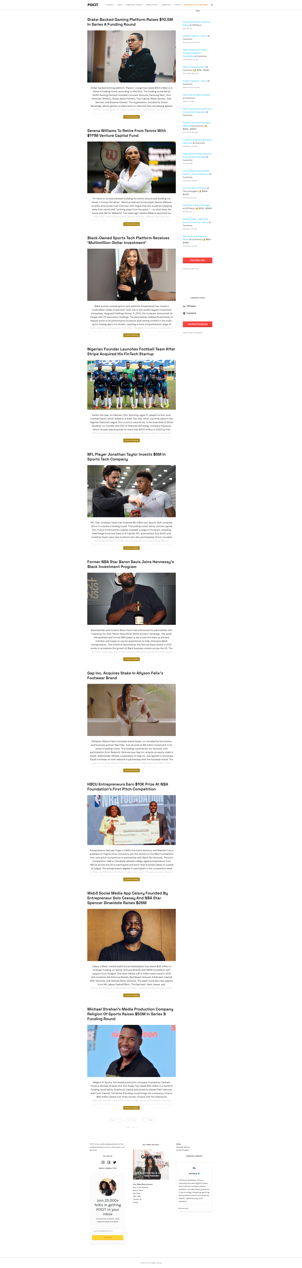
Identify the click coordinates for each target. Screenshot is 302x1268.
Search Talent (138, 1190)
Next (150, 1120)
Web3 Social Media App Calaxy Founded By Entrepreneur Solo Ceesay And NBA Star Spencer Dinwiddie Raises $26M (127, 898)
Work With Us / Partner (196, 5)
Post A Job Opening (140, 1187)
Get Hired (136, 1193)
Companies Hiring (134, 5)
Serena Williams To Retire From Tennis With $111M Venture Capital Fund (126, 133)
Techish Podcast (182, 1150)
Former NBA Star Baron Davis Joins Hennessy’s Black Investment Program (130, 564)
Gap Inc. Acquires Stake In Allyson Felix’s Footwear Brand (125, 675)
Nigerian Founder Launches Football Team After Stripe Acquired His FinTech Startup (131, 351)
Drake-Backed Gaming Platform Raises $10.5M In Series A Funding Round (130, 22)
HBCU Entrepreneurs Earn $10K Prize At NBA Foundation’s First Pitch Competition (127, 787)
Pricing (135, 1202)
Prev (112, 1120)
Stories (109, 5)
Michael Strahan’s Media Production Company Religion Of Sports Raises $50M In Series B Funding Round (130, 1014)
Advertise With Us (183, 1147)
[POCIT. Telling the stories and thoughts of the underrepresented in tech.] (93, 4)
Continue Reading (131, 117)
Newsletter (151, 5)
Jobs (119, 5)
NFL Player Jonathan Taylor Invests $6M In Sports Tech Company (126, 457)
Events (177, 5)
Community (166, 5)
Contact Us (137, 1199)
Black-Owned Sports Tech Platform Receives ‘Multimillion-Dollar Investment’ (128, 240)
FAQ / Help (137, 1196)
